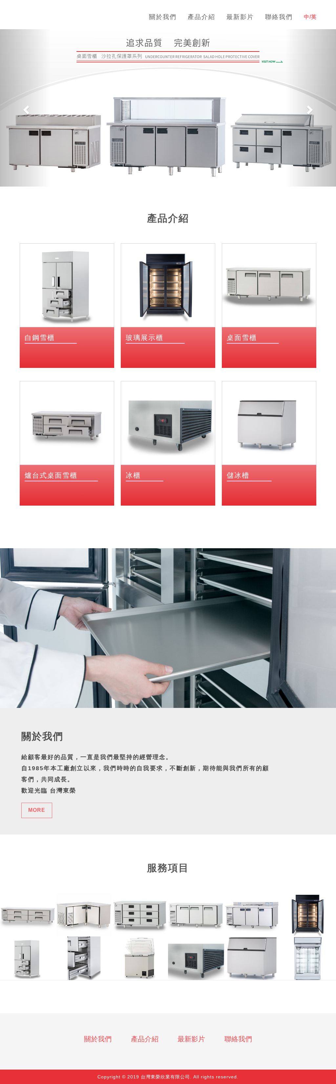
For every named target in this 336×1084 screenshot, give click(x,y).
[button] (25, 108)
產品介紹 (144, 1039)
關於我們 (98, 1039)
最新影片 (191, 1039)
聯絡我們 (238, 1039)
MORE (36, 810)
